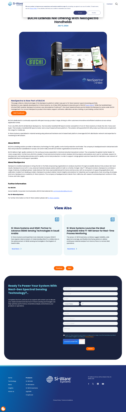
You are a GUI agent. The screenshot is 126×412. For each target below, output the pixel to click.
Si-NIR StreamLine (32, 388)
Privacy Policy (33, 8)
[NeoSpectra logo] (15, 4)
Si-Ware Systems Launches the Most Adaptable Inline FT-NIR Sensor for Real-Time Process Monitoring (90, 231)
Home (10, 378)
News (10, 385)
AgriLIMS (28, 391)
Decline (94, 12)
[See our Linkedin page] (98, 384)
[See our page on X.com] (93, 384)
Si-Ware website (53, 198)
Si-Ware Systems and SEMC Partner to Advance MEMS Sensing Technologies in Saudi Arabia (35, 231)
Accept (80, 12)
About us (11, 391)
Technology (12, 381)
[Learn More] (89, 105)
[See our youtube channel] (103, 384)
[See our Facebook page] (88, 384)
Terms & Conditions (67, 400)
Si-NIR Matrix (30, 385)
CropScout (29, 395)
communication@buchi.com (62, 191)
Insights (10, 388)
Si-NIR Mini (29, 381)
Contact (110, 4)
